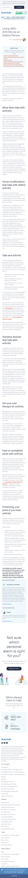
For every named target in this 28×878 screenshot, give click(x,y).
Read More (20, 872)
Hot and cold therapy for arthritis (12, 63)
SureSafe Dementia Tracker (9, 784)
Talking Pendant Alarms (7, 807)
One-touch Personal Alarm (8, 819)
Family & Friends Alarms (8, 814)
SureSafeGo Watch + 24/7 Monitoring (11, 769)
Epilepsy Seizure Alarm (7, 829)
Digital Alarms (5, 802)
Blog (2, 851)
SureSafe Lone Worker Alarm (9, 786)
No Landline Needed (7, 817)
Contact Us (4, 863)
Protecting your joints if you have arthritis (14, 66)
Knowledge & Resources (8, 861)
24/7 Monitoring (5, 812)
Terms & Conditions (6, 845)
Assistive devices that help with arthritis (13, 61)
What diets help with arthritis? (11, 55)
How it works (5, 859)
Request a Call (13, 668)
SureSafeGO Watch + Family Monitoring (12, 772)
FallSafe (3, 777)
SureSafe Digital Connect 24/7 (9, 791)
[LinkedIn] (7, 743)
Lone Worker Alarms (7, 821)
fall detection (9, 308)
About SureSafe (5, 856)
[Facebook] (4, 743)
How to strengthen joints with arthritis (13, 64)
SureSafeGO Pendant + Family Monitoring (13, 774)
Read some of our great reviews (10, 854)
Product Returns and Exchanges (10, 835)
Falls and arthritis (8, 60)
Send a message (15, 727)
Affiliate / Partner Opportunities (10, 866)
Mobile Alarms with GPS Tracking (10, 805)
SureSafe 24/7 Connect (7, 781)
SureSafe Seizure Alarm (7, 789)
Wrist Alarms (4, 826)
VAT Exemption (5, 837)
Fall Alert (3, 779)
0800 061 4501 (16, 718)
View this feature (6, 604)
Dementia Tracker (6, 824)
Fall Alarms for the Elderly (8, 809)
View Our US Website (7, 796)
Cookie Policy (5, 842)
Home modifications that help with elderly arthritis (14, 58)
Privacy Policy (5, 840)
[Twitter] (2, 743)
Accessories (4, 793)
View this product (6, 621)
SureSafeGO (4, 767)
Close (16, 876)
